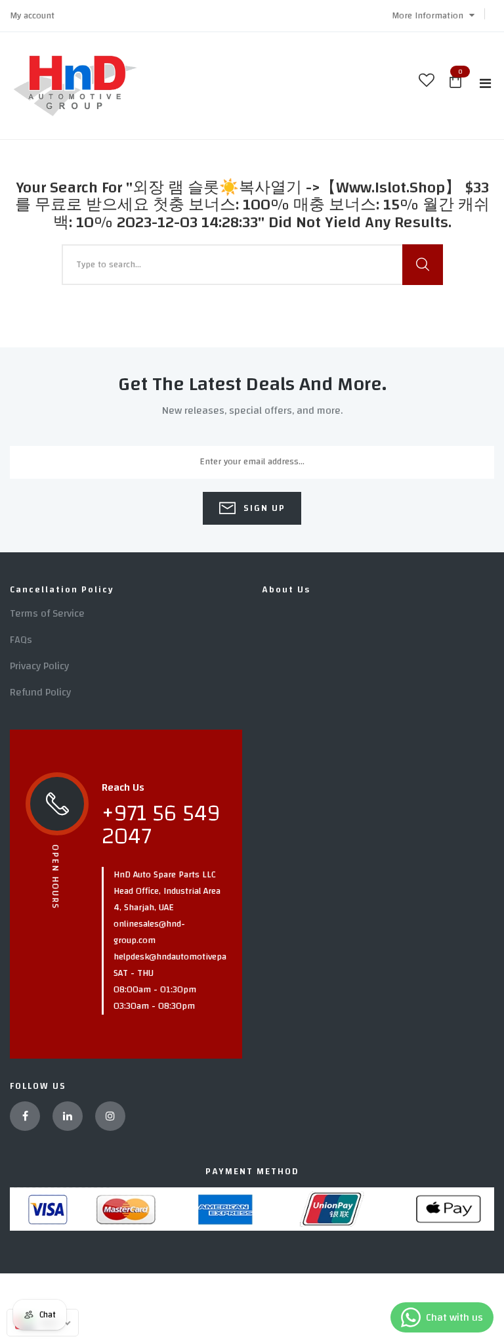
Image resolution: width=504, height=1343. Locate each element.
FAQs (21, 639)
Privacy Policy (39, 666)
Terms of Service (47, 613)
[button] (433, 15)
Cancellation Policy (62, 589)
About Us (286, 589)
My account (32, 15)
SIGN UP (262, 508)
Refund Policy (40, 692)
